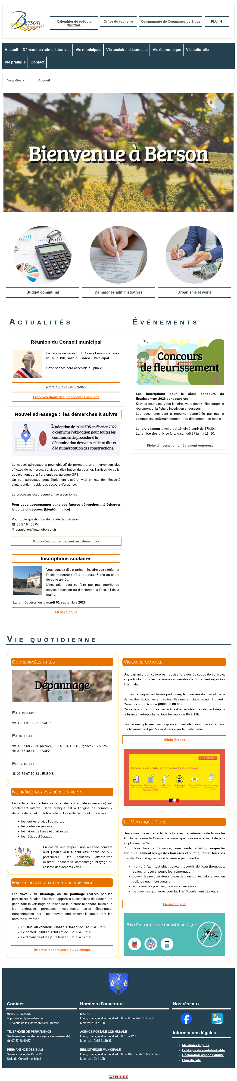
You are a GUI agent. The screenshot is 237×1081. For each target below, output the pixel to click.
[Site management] (118, 1077)
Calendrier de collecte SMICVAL (74, 23)
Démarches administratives (47, 50)
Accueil (11, 50)
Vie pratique (15, 62)
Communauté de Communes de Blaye (170, 21)
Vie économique (167, 50)
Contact (37, 62)
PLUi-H (216, 21)
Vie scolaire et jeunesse (127, 50)
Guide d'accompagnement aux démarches (66, 541)
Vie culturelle (197, 50)
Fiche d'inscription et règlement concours (180, 445)
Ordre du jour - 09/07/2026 (66, 387)
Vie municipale (88, 50)
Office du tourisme (118, 21)
